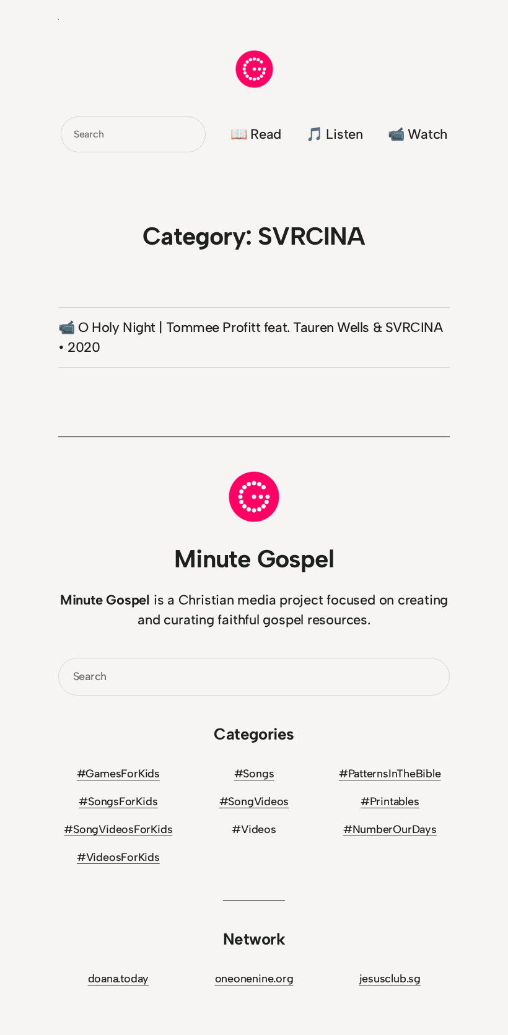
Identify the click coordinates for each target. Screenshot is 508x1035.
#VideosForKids (118, 857)
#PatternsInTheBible (390, 773)
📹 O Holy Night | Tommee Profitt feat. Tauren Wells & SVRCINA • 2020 (250, 337)
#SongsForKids (118, 801)
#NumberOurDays (390, 829)
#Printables (390, 801)
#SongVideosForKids (118, 829)
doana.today (118, 978)
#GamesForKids (118, 773)
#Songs (254, 773)
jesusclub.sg (390, 978)
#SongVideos (254, 801)
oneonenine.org (254, 978)
